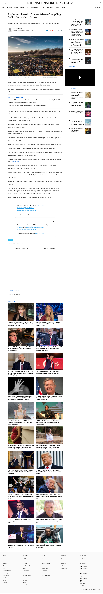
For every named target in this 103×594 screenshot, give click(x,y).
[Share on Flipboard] (52, 30)
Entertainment (49, 7)
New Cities (25, 580)
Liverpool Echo (14, 161)
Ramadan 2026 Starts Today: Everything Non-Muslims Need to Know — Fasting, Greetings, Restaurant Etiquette (77, 32)
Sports (4, 580)
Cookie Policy (45, 568)
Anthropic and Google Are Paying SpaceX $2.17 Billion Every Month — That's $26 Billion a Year (21, 496)
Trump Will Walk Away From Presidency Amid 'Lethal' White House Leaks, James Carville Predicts (49, 471)
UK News (9, 7)
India (62, 561)
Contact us (44, 561)
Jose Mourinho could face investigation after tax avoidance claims (27, 105)
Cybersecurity (26, 570)
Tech (42, 7)
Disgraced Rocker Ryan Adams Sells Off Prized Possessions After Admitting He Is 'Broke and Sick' (19, 348)
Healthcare (25, 563)
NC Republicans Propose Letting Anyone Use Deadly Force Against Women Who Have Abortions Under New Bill (21, 447)
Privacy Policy (45, 565)
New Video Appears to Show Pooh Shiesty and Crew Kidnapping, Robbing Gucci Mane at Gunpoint (48, 545)
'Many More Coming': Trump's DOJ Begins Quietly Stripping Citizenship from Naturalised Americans (49, 496)
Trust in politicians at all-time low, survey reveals (22, 102)
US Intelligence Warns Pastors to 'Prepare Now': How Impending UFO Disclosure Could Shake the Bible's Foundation (77, 22)
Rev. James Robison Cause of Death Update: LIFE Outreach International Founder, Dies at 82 (49, 521)
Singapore (63, 563)
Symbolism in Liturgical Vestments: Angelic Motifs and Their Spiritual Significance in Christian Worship (77, 95)
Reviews (63, 7)
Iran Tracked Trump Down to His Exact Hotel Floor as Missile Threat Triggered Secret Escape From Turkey (49, 348)
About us (44, 558)
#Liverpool (20, 208)
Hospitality (25, 561)
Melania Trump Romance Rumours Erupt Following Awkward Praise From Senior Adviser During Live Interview (48, 447)
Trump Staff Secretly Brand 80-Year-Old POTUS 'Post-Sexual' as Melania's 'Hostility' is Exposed (21, 545)
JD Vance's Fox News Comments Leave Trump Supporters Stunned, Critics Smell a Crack (20, 521)
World (3, 7)
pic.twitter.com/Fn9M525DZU (26, 229)
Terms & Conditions (46, 563)
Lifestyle (57, 7)
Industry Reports (26, 584)
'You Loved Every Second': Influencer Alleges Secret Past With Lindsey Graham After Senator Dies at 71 (49, 398)
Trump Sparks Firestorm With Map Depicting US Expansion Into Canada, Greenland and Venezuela (20, 471)
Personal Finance (35, 7)
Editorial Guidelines (49, 248)
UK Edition (97, 7)
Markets (16, 7)
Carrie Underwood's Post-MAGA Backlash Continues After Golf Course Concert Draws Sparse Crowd (48, 324)
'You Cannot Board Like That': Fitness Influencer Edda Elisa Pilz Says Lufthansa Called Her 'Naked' (20, 422)
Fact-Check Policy (46, 575)
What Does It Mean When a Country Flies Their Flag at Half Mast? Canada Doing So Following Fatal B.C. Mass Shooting (77, 42)
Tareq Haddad (18, 28)
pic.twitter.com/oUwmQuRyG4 (27, 210)
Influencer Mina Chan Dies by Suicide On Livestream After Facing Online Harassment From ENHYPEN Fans (20, 324)
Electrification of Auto (27, 565)
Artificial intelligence (27, 573)
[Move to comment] (61, 30)
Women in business (27, 575)
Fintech (24, 582)
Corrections (44, 570)
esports (24, 577)
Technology (5, 573)
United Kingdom (64, 565)
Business (22, 7)
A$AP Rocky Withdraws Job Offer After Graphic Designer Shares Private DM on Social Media (47, 422)
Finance (24, 568)
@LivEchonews (29, 208)
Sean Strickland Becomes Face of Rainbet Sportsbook (77, 130)
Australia (63, 558)
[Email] (58, 30)
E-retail (24, 558)
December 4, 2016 (39, 214)
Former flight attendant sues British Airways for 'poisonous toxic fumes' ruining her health (34, 100)
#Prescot (41, 205)
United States (64, 568)
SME (28, 7)
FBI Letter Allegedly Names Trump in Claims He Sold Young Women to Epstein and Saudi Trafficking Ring (20, 373)
